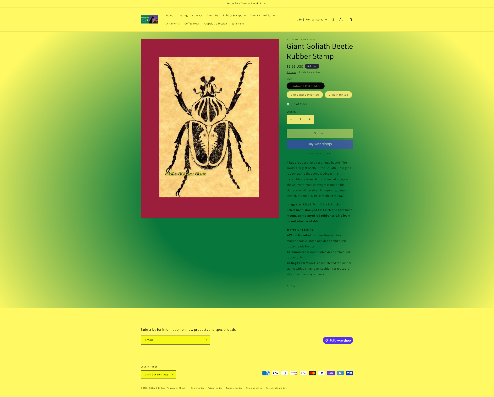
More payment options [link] (320, 153)
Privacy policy (215, 388)
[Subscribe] (206, 340)
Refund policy (197, 388)
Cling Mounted (340, 95)
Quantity (291, 111)
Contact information (276, 388)
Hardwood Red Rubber (308, 86)
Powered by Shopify (177, 388)
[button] (234, 15)
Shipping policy (254, 388)
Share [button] (294, 286)
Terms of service (234, 388)
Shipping (291, 72)
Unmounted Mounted (307, 95)
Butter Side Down (157, 388)
